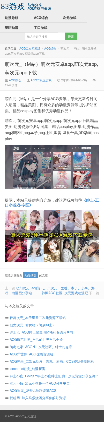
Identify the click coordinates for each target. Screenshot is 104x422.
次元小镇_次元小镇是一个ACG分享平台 (40, 383)
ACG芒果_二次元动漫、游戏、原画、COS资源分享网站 (52, 361)
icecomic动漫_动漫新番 (27, 368)
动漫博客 (31, 275)
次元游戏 (69, 17)
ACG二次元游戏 (26, 6)
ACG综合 (41, 17)
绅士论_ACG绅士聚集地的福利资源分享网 (41, 332)
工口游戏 (40, 27)
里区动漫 (11, 27)
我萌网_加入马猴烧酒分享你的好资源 (38, 397)
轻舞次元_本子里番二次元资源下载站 (38, 317)
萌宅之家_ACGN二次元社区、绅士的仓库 (41, 346)
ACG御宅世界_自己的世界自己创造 (36, 339)
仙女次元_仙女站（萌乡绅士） (33, 324)
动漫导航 (11, 17)
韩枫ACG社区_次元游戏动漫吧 (65, 292)
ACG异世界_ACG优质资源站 (31, 354)
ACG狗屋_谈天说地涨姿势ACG (33, 390)
